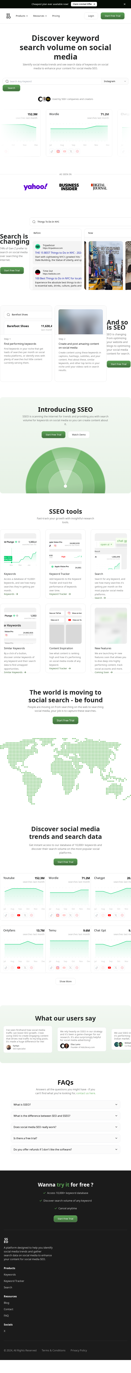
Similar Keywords (13, 672)
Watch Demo (79, 434)
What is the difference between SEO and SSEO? (42, 1116)
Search (11, 87)
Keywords (9, 594)
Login (91, 15)
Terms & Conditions (54, 1350)
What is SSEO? (22, 1104)
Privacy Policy (79, 1350)
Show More (66, 981)
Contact (8, 1309)
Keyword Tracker (58, 594)
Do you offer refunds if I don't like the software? (43, 1149)
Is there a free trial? (25, 1138)
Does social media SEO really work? (35, 1127)
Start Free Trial (112, 15)
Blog (6, 1303)
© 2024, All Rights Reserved (20, 1350)
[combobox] (114, 81)
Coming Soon (102, 672)
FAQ (6, 1315)
